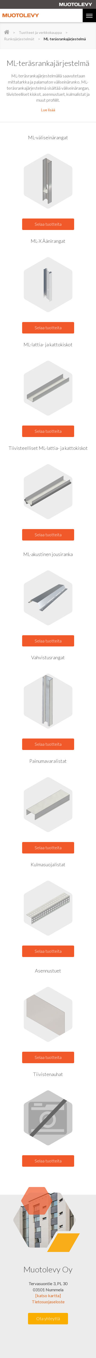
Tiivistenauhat (48, 1074)
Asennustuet (48, 971)
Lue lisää (48, 110)
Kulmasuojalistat (48, 864)
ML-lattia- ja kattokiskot (48, 344)
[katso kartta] (48, 1295)
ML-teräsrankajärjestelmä (65, 39)
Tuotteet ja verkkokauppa (40, 32)
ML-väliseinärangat (48, 137)
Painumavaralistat (48, 761)
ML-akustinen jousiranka (48, 554)
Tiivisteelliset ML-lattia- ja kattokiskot (48, 448)
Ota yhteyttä (48, 1318)
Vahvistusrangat (48, 657)
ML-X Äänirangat (48, 241)
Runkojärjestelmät (19, 39)
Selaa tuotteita (48, 224)
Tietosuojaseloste (48, 1301)
